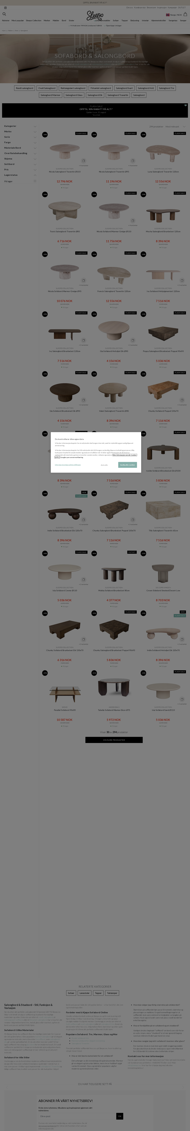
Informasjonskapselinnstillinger (68, 465)
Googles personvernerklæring (71, 457)
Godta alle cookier (127, 465)
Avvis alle (104, 465)
